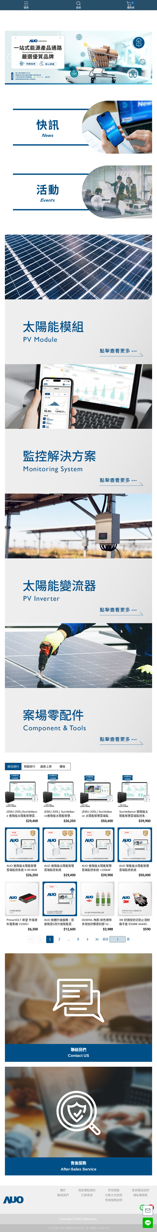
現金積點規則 (86, 1190)
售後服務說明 (113, 1200)
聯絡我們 (63, 1195)
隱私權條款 (140, 1195)
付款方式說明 (113, 1195)
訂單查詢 (87, 1195)
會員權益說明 (140, 1190)
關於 (63, 1190)
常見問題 (113, 1190)
